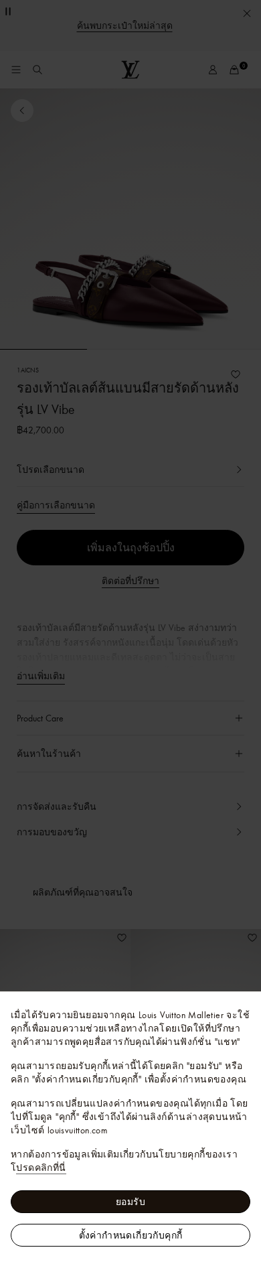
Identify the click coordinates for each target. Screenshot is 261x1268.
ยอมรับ (130, 1202)
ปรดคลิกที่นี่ (41, 1167)
